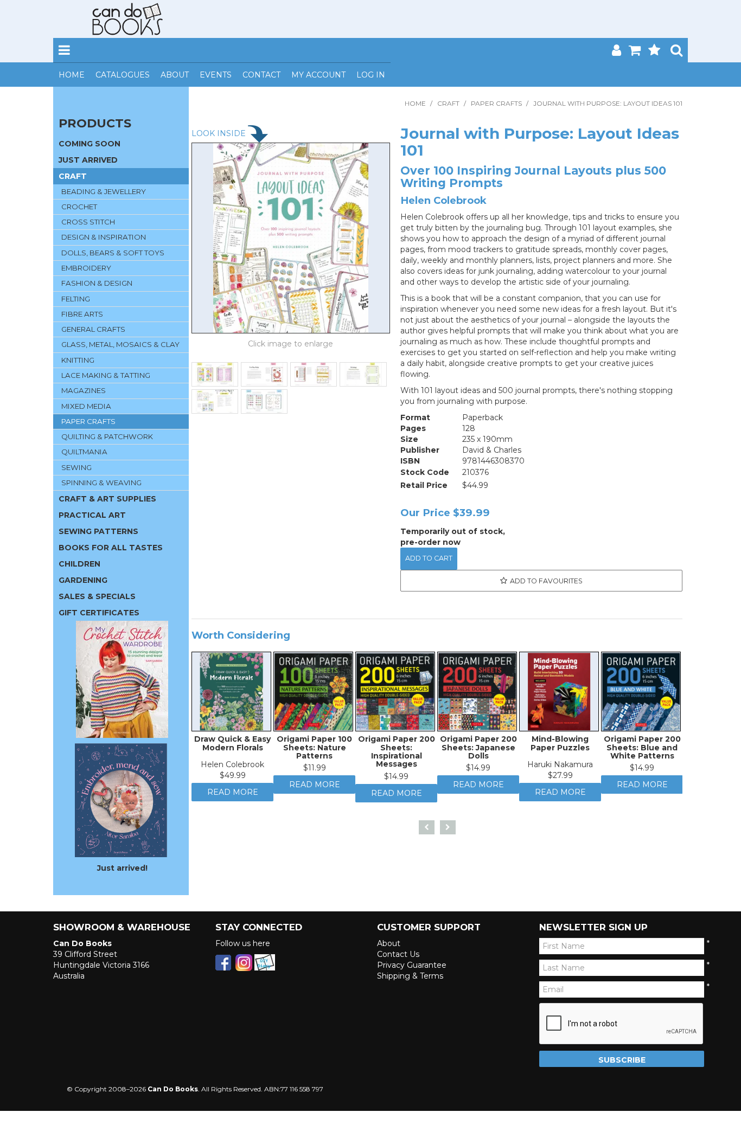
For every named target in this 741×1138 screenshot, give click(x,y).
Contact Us (398, 954)
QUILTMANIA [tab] (84, 451)
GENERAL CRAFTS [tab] (93, 329)
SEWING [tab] (76, 467)
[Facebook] (223, 962)
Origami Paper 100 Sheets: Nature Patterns (314, 750)
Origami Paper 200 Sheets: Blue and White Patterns (642, 750)
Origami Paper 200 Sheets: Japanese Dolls (478, 750)
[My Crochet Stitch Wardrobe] (122, 679)
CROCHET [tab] (79, 206)
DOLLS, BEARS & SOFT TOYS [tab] (112, 252)
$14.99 (396, 779)
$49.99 (233, 778)
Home (72, 75)
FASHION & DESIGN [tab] (96, 283)
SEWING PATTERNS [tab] (98, 531)
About (175, 75)
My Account (318, 75)
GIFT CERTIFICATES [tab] (99, 613)
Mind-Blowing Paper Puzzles (560, 746)
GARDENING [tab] (83, 580)
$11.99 (314, 770)
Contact (261, 75)
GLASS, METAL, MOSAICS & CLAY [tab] (120, 344)
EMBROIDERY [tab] (86, 267)
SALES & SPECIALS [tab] (97, 596)
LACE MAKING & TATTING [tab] (105, 375)
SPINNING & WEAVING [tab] (101, 482)
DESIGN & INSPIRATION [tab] (103, 237)
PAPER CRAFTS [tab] (88, 421)
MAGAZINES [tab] (83, 390)
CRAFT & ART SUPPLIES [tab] (107, 499)
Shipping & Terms (410, 976)
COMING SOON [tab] (89, 144)
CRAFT (448, 103)
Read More (232, 797)
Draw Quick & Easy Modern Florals (232, 746)
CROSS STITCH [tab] (88, 221)
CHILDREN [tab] (79, 564)
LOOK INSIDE (219, 133)
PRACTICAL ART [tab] (92, 515)
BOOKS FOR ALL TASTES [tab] (111, 547)
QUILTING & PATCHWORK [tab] (107, 436)
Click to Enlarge (290, 345)
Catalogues (122, 75)
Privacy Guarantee (411, 965)
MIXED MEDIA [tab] (86, 406)
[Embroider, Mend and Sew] (121, 800)
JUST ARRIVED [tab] (88, 160)
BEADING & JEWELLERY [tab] (103, 191)
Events (216, 75)
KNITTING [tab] (77, 360)
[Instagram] (243, 962)
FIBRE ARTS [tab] (82, 314)
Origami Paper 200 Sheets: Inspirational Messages (396, 754)
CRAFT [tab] (73, 176)
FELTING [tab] (75, 298)
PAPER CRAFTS (496, 103)
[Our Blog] (264, 962)
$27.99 (560, 778)
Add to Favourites (546, 581)
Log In (370, 75)
